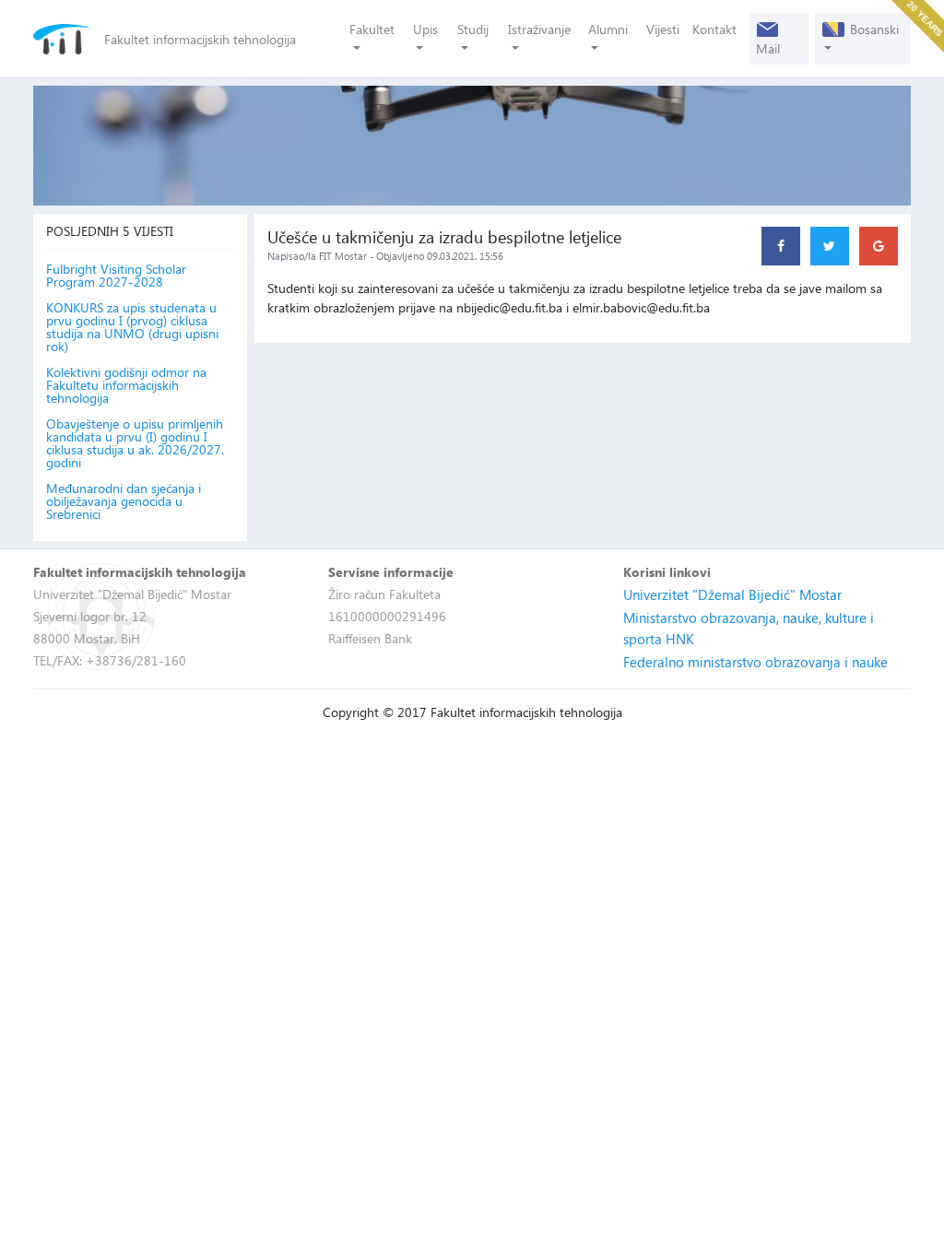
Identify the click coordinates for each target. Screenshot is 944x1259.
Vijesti (662, 29)
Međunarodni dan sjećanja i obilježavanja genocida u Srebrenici (123, 501)
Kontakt (714, 29)
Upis (425, 29)
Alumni (608, 29)
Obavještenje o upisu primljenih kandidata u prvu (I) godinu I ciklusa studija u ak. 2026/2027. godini (135, 443)
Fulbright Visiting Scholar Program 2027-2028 (116, 275)
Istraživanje (539, 29)
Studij (473, 29)
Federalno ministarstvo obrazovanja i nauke (755, 662)
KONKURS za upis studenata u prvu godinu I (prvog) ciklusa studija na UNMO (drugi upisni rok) (132, 327)
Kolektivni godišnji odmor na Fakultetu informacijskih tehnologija (126, 385)
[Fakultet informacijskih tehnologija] (62, 39)
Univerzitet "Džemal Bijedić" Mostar (732, 594)
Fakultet (372, 29)
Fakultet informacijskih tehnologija (200, 39)
